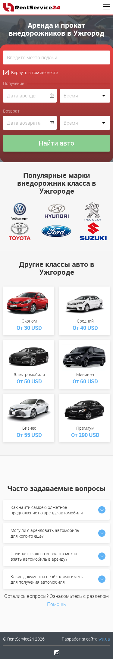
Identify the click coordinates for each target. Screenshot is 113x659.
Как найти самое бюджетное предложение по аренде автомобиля (47, 510)
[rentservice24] (31, 7)
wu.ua (104, 639)
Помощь (56, 604)
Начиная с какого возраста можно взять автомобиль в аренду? (45, 556)
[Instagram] (56, 653)
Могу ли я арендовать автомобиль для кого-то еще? (45, 533)
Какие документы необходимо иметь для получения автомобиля (47, 579)
